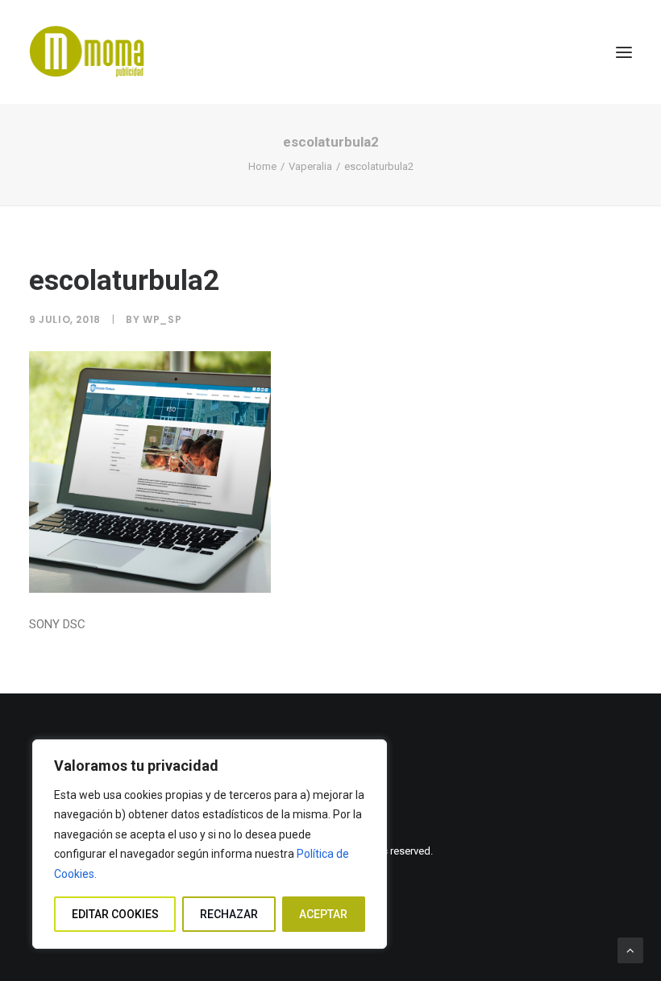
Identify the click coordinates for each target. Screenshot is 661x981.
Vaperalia (310, 166)
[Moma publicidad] (90, 52)
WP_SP (162, 319)
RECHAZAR (229, 914)
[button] (624, 52)
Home (262, 166)
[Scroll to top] (630, 949)
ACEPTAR (323, 914)
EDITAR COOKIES (115, 914)
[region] (209, 844)
